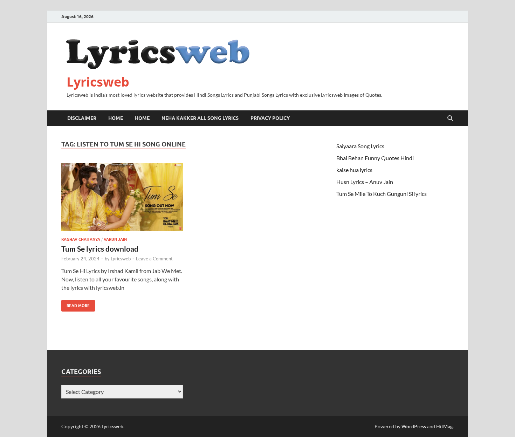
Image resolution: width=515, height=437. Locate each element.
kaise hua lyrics (354, 169)
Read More (75, 304)
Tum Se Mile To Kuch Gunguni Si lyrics (381, 193)
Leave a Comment (154, 258)
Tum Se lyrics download (99, 248)
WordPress (413, 426)
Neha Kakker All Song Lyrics (200, 118)
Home (115, 118)
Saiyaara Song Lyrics (360, 146)
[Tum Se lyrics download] (122, 197)
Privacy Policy (270, 118)
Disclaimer (81, 118)
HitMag (444, 426)
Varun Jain (115, 239)
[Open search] (450, 118)
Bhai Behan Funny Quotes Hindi (375, 158)
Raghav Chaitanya (80, 239)
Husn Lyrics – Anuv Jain (364, 181)
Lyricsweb (98, 81)
